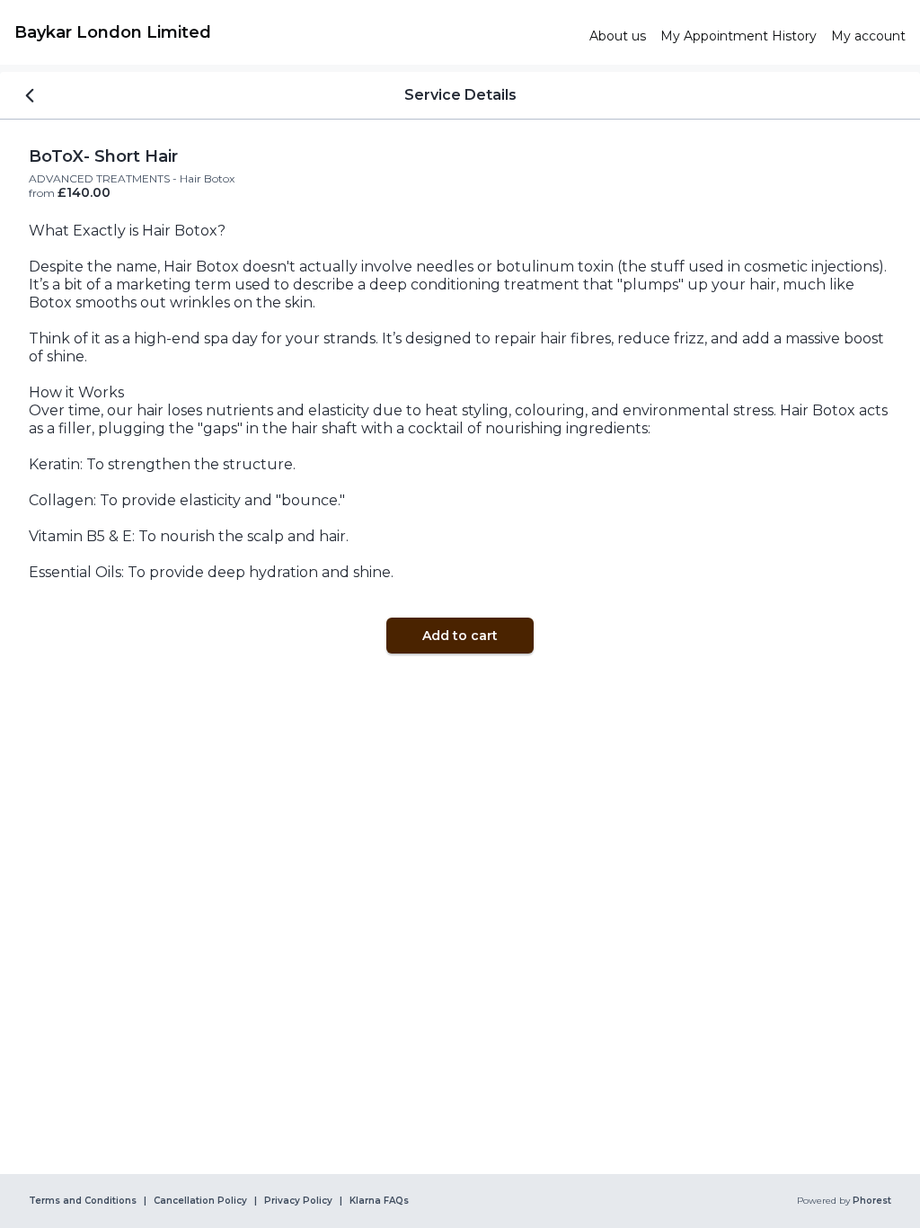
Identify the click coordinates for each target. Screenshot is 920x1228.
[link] (294, 32)
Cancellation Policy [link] (200, 1201)
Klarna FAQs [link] (379, 1201)
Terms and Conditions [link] (83, 1201)
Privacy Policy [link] (298, 1201)
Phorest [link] (872, 1201)
